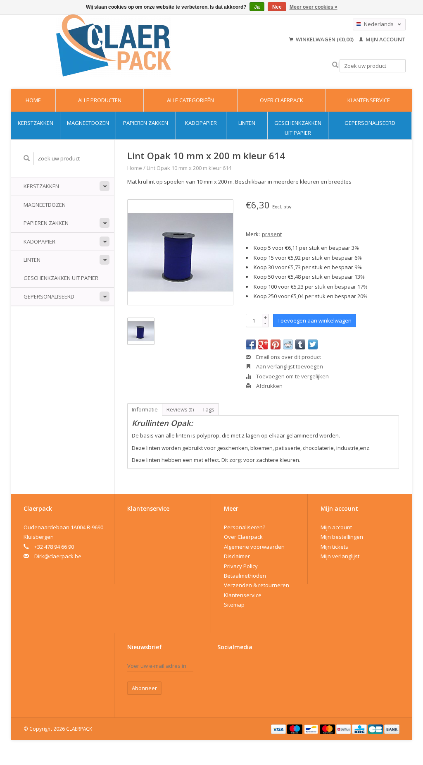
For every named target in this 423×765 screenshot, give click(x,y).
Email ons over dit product (288, 357)
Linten (246, 123)
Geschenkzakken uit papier (297, 127)
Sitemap (234, 604)
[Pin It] (275, 344)
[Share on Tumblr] (300, 344)
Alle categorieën (190, 100)
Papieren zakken (145, 123)
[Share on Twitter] (313, 344)
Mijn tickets (334, 546)
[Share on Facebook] (251, 344)
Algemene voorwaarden (254, 546)
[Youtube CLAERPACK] (238, 667)
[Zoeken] (335, 65)
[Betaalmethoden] (279, 728)
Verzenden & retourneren (256, 585)
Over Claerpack (281, 100)
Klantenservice (368, 100)
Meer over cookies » (313, 7)
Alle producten (99, 100)
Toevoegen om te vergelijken (292, 376)
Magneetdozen (88, 123)
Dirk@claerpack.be (57, 556)
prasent (272, 234)
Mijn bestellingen (342, 536)
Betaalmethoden (245, 575)
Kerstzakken (35, 123)
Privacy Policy (241, 566)
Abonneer (144, 688)
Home (33, 100)
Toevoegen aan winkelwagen (315, 320)
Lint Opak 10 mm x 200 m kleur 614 (189, 168)
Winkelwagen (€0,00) (325, 39)
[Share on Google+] (263, 344)
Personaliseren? (244, 527)
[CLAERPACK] (113, 45)
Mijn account (385, 39)
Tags (208, 409)
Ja (257, 7)
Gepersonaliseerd (370, 123)
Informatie (145, 409)
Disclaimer (237, 556)
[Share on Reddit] (288, 344)
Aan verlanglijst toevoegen (289, 366)
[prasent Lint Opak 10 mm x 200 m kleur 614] (180, 252)
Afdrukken (269, 386)
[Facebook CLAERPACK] (224, 667)
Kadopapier (201, 123)
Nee (277, 7)
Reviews (180, 409)
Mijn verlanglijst (340, 556)
